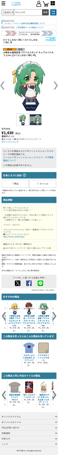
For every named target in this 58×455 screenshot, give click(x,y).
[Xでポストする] (17, 285)
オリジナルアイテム (11, 416)
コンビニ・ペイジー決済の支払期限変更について (24, 23)
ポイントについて (10, 141)
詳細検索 (53, 12)
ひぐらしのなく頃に (13, 39)
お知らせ (6, 438)
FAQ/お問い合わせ (10, 427)
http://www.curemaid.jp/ (14, 236)
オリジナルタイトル (11, 422)
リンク (5, 444)
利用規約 (6, 433)
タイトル (44, 183)
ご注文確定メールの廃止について (30, 27)
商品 (16, 183)
